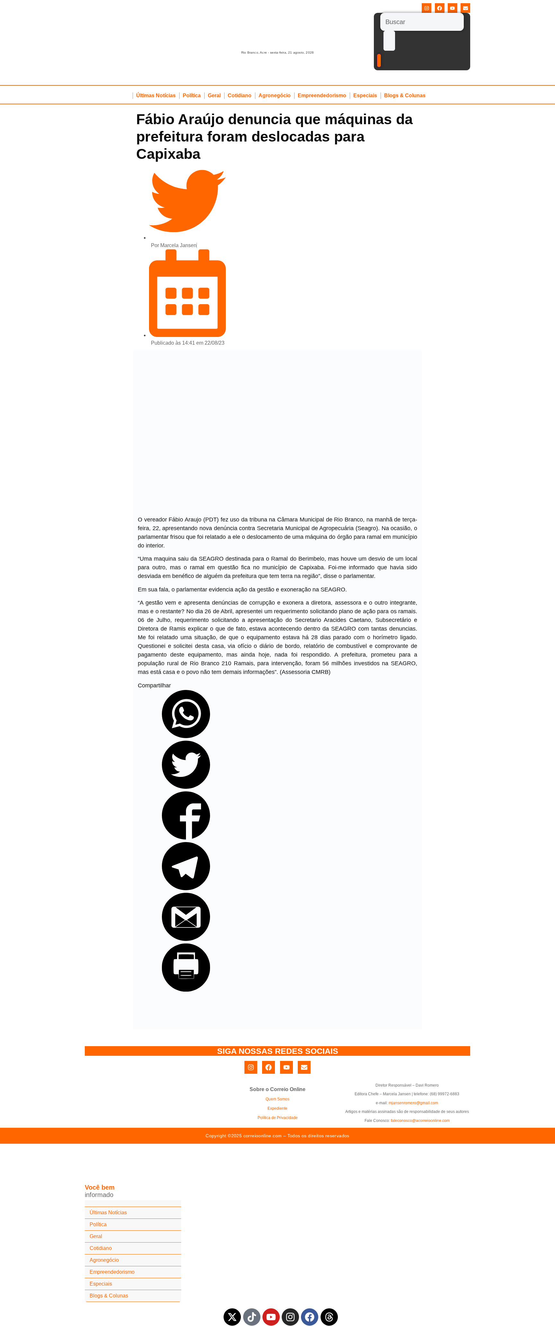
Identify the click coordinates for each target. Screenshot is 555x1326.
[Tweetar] (186, 787)
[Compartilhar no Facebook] (186, 837)
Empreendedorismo (322, 95)
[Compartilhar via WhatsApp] (186, 736)
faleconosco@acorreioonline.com (420, 1120)
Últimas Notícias (156, 95)
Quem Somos (277, 1099)
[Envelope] (465, 8)
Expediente (277, 1108)
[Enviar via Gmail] (186, 939)
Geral (214, 95)
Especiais (365, 95)
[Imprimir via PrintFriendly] (186, 989)
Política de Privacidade (278, 1117)
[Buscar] (422, 22)
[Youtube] (452, 8)
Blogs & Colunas (405, 95)
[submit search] (389, 41)
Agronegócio (275, 95)
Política (192, 95)
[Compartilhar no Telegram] (186, 888)
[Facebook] (440, 8)
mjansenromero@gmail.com (413, 1103)
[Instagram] (426, 8)
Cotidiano (239, 95)
